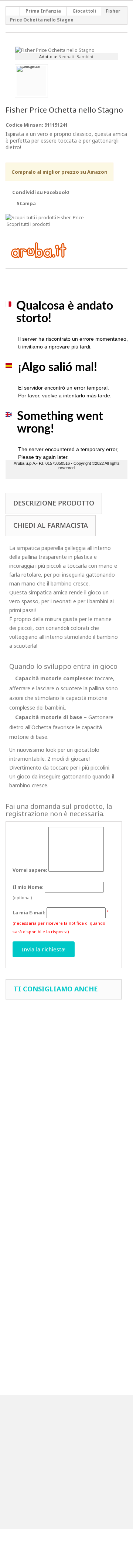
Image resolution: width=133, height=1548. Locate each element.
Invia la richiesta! (43, 949)
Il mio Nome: (28, 887)
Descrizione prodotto (53, 502)
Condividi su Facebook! (40, 192)
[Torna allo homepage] (13, 11)
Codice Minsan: (24, 124)
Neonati (66, 56)
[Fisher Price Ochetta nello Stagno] (55, 49)
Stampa (26, 203)
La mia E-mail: (29, 912)
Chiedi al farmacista (50, 525)
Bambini (84, 56)
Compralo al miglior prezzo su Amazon (59, 172)
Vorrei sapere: (30, 870)
